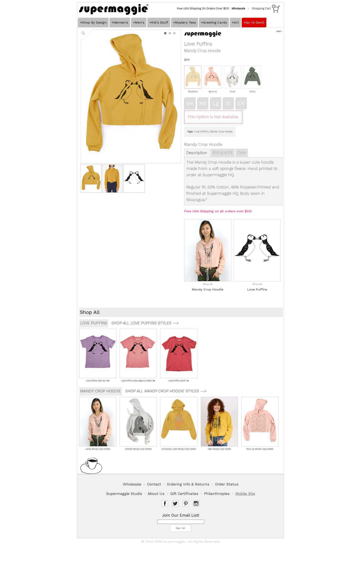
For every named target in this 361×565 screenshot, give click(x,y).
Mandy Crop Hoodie (221, 131)
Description (196, 152)
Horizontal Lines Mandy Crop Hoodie (178, 449)
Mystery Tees (185, 22)
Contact (154, 484)
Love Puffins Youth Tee (178, 381)
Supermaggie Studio (124, 494)
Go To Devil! (255, 22)
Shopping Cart (261, 8)
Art (236, 22)
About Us (156, 494)
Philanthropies (217, 494)
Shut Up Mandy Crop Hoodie (259, 449)
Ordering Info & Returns (188, 484)
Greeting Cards (215, 22)
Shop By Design (94, 22)
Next (278, 31)
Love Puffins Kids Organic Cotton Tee (138, 381)
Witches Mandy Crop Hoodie (138, 449)
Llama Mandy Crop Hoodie (97, 449)
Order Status (226, 484)
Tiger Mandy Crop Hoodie (219, 449)
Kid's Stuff (159, 22)
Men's (139, 22)
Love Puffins (201, 131)
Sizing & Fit (222, 152)
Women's (120, 22)
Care (242, 152)
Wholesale (132, 484)
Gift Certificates (184, 494)
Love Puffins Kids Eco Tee (97, 381)
